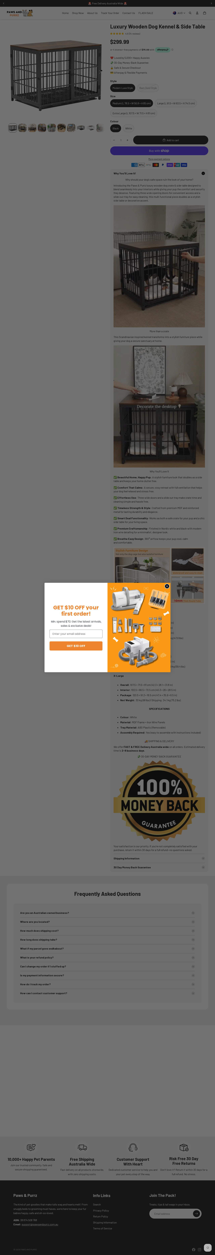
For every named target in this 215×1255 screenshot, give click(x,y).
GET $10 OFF (76, 646)
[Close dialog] (167, 586)
